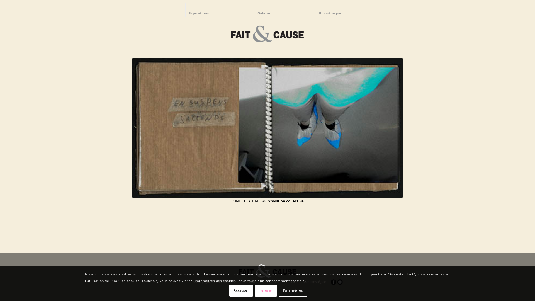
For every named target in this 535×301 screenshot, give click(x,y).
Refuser (266, 290)
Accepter (241, 290)
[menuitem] (201, 10)
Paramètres (293, 290)
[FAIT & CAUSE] (267, 32)
